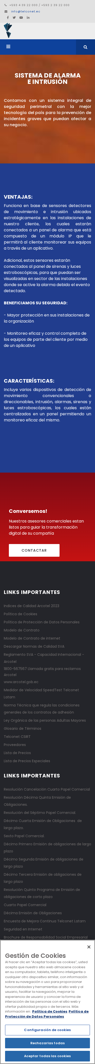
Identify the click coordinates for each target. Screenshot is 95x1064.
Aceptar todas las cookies (47, 1056)
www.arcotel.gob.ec (21, 681)
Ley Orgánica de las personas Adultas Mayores (45, 720)
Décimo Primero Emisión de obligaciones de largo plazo (47, 848)
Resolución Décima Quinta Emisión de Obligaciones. (37, 801)
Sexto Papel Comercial (24, 835)
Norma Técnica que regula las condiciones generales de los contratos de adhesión (42, 709)
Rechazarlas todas (47, 1043)
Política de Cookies (20, 614)
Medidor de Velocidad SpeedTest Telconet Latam (41, 693)
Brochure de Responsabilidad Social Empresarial (46, 937)
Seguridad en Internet (23, 929)
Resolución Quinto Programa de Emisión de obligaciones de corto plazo (42, 893)
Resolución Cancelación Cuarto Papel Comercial (47, 789)
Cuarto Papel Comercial (25, 904)
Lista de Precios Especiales (27, 760)
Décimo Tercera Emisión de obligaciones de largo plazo (43, 878)
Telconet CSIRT (17, 736)
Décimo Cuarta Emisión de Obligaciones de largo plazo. (43, 824)
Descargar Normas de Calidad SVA (34, 646)
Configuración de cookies (47, 1030)
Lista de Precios (17, 752)
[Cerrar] (88, 947)
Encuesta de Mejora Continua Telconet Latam (45, 921)
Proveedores (15, 744)
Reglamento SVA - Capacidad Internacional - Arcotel (44, 658)
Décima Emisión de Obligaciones (33, 913)
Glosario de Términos (22, 728)
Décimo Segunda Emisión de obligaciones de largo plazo (43, 863)
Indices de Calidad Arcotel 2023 (31, 605)
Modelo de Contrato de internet (32, 638)
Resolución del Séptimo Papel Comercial (39, 812)
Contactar (34, 550)
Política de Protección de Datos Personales (42, 622)
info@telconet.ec (25, 11)
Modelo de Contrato (22, 630)
